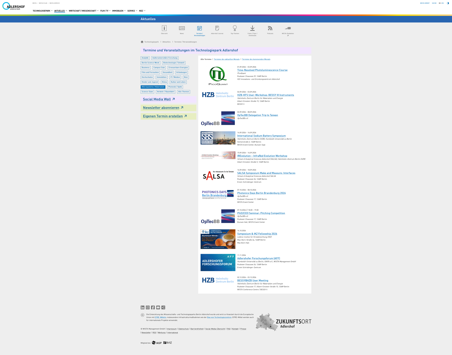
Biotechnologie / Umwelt (173, 63)
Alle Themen (183, 92)
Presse (243, 329)
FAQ (228, 329)
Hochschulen (147, 77)
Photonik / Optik (175, 87)
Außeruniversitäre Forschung (164, 58)
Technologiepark (41, 11)
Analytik (145, 58)
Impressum (172, 329)
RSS (154, 333)
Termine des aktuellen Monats (227, 59)
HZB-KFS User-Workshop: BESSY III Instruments (265, 95)
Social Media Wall (157, 99)
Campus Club (159, 68)
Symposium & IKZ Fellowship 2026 (257, 234)
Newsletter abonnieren (161, 108)
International (172, 333)
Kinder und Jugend (150, 82)
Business (145, 68)
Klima (164, 82)
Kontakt (235, 329)
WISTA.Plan (43, 3)
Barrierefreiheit (197, 329)
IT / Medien (175, 77)
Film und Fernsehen (150, 72)
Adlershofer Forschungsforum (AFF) (258, 258)
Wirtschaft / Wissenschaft (83, 11)
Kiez (141, 11)
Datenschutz (183, 329)
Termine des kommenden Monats (256, 59)
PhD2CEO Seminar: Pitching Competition (261, 213)
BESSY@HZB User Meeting (252, 280)
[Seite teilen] (163, 307)
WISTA (34, 3)
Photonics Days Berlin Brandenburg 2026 (261, 193)
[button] (142, 307)
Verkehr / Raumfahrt (165, 92)
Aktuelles (59, 11)
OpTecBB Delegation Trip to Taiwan (257, 115)
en (443, 3)
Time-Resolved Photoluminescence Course (262, 70)
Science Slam (147, 92)
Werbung (161, 333)
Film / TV (104, 11)
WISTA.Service (55, 3)
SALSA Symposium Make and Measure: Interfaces (266, 173)
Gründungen (181, 72)
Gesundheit (167, 72)
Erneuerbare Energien (178, 68)
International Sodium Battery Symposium (261, 136)
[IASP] (156, 343)
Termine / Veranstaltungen (185, 42)
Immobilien (118, 11)
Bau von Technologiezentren (219, 317)
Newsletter (146, 333)
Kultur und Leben (178, 82)
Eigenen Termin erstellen (163, 116)
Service (131, 11)
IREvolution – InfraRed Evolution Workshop (262, 156)
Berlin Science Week (150, 63)
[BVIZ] (167, 343)
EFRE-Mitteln (160, 317)
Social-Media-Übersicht (215, 329)
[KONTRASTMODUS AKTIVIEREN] (448, 3)
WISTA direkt (425, 3)
